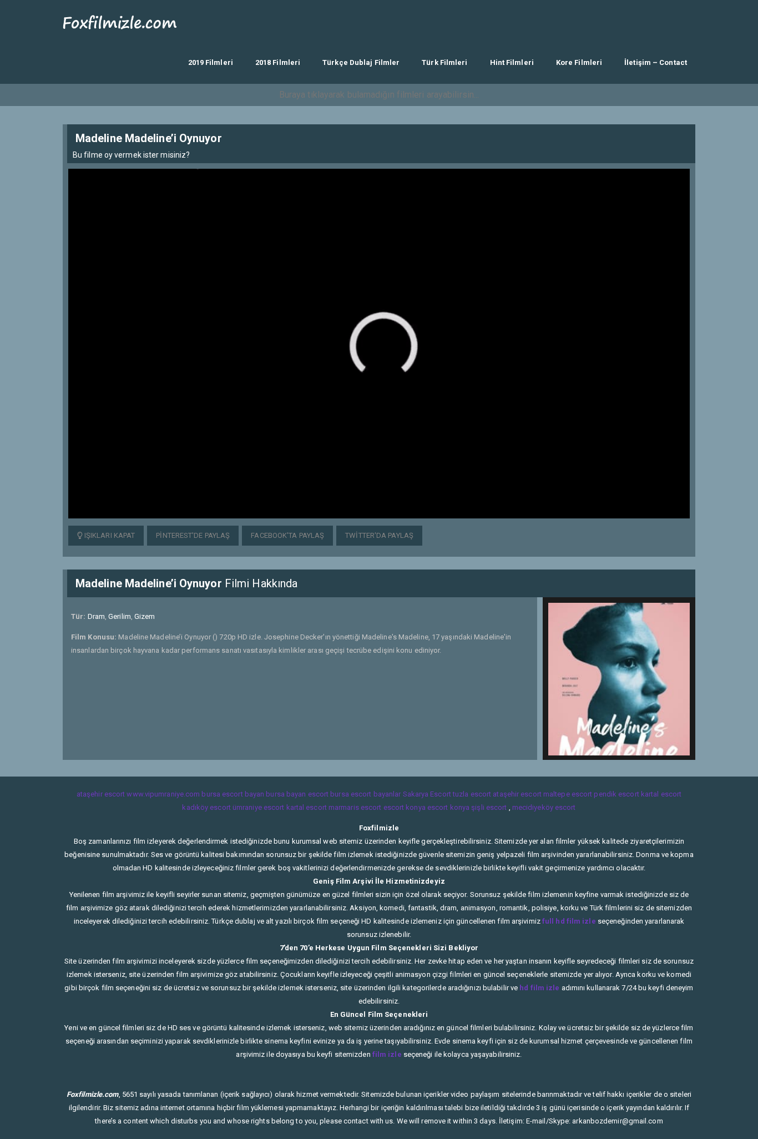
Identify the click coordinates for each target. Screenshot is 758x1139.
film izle (387, 1054)
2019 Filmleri (210, 62)
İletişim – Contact (655, 62)
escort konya (404, 807)
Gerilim (119, 616)
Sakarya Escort (427, 794)
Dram (96, 616)
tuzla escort (472, 794)
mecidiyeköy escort (544, 807)
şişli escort (489, 807)
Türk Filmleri (444, 62)
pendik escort (616, 794)
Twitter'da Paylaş (379, 535)
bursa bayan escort (297, 794)
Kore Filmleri (579, 62)
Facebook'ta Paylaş (287, 535)
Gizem (144, 616)
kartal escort (661, 794)
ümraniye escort (259, 807)
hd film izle (539, 988)
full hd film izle (569, 921)
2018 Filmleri (277, 62)
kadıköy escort (206, 807)
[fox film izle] (120, 21)
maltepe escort (567, 794)
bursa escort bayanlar (365, 794)
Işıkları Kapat (109, 535)
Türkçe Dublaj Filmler (361, 62)
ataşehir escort (101, 794)
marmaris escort (355, 807)
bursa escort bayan (232, 794)
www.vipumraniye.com (163, 794)
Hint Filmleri (512, 62)
